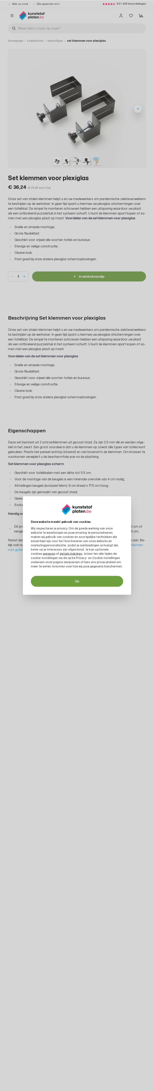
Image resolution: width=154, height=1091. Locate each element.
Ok (77, 581)
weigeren (49, 554)
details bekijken (71, 554)
